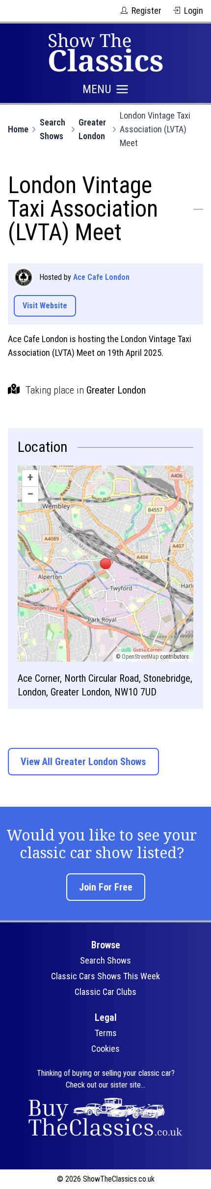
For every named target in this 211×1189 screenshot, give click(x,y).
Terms (106, 1033)
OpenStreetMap (140, 656)
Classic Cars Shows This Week (105, 976)
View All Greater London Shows (83, 762)
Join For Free (105, 887)
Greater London (92, 129)
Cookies (105, 1048)
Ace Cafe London (101, 277)
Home (18, 129)
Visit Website (45, 305)
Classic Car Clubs (105, 992)
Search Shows (52, 129)
